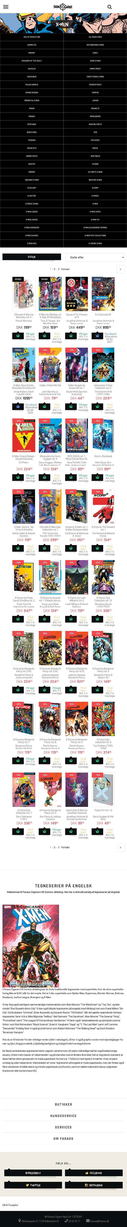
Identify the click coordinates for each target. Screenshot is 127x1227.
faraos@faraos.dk (99, 1221)
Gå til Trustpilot (10, 1205)
